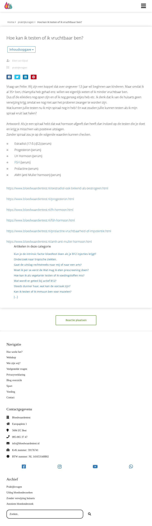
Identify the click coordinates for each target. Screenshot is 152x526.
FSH (17, 162)
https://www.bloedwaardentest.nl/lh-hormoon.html (39, 210)
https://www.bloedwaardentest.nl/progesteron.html (40, 199)
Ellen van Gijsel (20, 60)
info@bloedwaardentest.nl (25, 443)
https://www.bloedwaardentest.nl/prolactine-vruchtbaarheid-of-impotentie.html (58, 231)
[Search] (89, 514)
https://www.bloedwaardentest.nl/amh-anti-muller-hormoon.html (49, 242)
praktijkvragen (19, 67)
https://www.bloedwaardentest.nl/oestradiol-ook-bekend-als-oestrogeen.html (57, 188)
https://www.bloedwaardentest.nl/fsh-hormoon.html (40, 220)
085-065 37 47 (19, 437)
